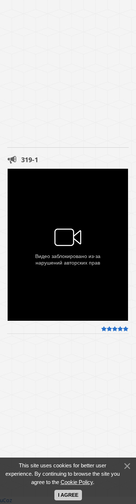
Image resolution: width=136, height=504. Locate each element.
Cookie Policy (77, 482)
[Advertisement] (68, 68)
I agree (68, 495)
